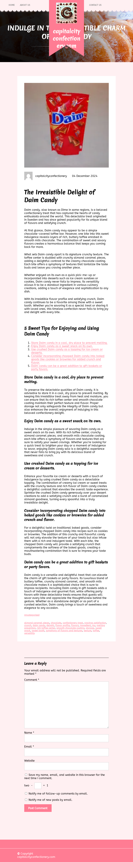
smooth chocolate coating (70, 628)
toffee (96, 630)
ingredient (85, 625)
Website (29, 760)
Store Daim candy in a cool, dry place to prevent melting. (69, 342)
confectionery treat (73, 622)
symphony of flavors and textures (64, 630)
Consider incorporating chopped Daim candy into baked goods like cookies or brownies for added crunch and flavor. (67, 359)
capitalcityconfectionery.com (66, 38)
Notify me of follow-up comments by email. (58, 793)
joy (93, 625)
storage (90, 628)
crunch (27, 625)
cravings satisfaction (95, 622)
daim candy (39, 625)
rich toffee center (46, 628)
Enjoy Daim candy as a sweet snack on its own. (62, 346)
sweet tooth (38, 630)
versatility (29, 633)
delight (50, 625)
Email (29, 746)
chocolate (56, 622)
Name (29, 732)
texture (87, 630)
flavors (75, 625)
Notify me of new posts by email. (50, 799)
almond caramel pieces (36, 622)
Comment (31, 679)
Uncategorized (31, 615)
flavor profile (62, 625)
